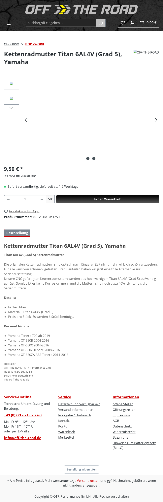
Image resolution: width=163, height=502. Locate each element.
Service (64, 397)
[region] (81, 119)
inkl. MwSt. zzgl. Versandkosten (20, 175)
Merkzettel (66, 437)
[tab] (17, 233)
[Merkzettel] (123, 23)
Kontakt (64, 421)
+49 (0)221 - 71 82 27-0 (23, 415)
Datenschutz (122, 426)
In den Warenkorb (107, 199)
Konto (62, 426)
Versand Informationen (75, 409)
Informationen (126, 397)
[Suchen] (101, 23)
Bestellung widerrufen (82, 469)
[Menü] (9, 23)
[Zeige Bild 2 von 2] (93, 158)
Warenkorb (66, 432)
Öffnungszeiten (124, 409)
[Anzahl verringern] (8, 199)
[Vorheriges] (26, 119)
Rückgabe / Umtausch (74, 415)
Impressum (121, 415)
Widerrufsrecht (124, 432)
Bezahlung (120, 437)
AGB (116, 421)
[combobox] (61, 23)
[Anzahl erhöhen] (42, 199)
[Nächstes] (156, 119)
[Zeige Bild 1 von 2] (87, 158)
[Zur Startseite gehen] (81, 9)
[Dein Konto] (132, 23)
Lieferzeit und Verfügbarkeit (79, 404)
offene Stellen (123, 404)
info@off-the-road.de (22, 437)
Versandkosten (88, 480)
